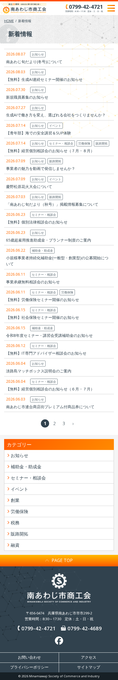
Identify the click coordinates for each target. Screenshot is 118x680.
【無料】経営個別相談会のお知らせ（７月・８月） (50, 150)
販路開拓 (101, 143)
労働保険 (84, 143)
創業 (15, 500)
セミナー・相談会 (61, 143)
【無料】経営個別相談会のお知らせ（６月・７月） (50, 388)
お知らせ (38, 54)
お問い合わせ (29, 657)
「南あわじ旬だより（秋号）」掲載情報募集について (52, 204)
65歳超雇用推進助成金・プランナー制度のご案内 (48, 240)
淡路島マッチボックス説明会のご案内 (38, 370)
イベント (55, 125)
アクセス (88, 657)
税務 (15, 523)
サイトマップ (88, 667)
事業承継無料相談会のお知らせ (33, 281)
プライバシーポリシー (29, 667)
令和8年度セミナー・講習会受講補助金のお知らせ (49, 335)
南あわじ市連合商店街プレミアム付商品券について (50, 406)
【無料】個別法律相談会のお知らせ (37, 222)
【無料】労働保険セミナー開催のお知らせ (42, 299)
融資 (15, 545)
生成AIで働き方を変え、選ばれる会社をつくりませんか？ (56, 114)
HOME (9, 21)
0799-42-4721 (38, 628)
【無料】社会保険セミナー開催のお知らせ (42, 317)
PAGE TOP (62, 560)
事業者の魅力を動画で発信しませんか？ (40, 168)
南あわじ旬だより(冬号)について (34, 61)
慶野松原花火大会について (29, 186)
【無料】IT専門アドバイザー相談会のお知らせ (46, 353)
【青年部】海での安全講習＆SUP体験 (38, 133)
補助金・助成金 (42, 250)
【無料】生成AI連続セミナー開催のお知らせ (44, 79)
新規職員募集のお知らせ (27, 97)
